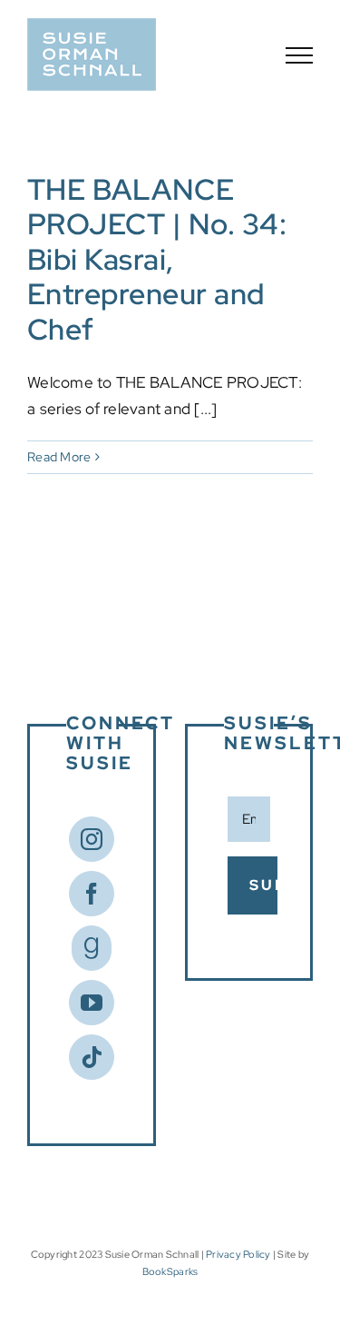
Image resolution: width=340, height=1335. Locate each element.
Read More (59, 457)
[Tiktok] (91, 1057)
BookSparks (170, 1271)
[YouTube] (91, 1002)
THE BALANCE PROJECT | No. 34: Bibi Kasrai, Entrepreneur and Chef (157, 259)
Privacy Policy (238, 1254)
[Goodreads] (92, 948)
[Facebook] (91, 893)
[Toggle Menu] (299, 55)
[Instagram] (91, 839)
